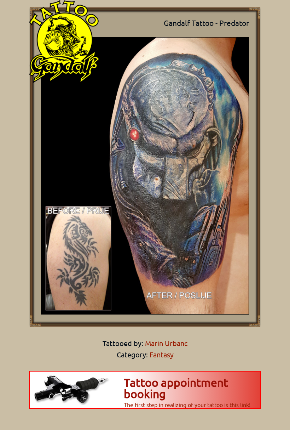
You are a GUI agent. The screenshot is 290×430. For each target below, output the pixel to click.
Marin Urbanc (165, 343)
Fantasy (162, 354)
